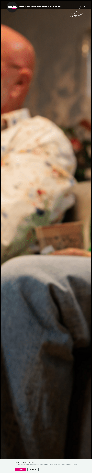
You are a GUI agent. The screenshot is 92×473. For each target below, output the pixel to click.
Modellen (21, 6)
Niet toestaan (33, 469)
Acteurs (27, 6)
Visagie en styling (42, 6)
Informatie (58, 6)
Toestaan (20, 469)
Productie (51, 6)
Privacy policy (26, 466)
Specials (33, 6)
